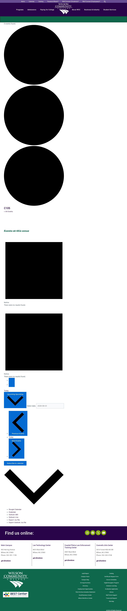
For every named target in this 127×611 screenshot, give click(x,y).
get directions (37, 558)
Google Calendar (15, 509)
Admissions (31, 10)
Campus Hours (85, 576)
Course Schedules (111, 579)
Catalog (111, 573)
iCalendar (12, 512)
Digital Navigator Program (111, 582)
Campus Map (85, 579)
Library (111, 592)
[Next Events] (12, 384)
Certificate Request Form (111, 576)
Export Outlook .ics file (17, 522)
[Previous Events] (12, 380)
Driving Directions (85, 582)
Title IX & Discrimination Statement (85, 592)
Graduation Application (111, 589)
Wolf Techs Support (111, 595)
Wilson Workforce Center (85, 598)
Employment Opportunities (85, 589)
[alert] (34, 270)
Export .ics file (14, 520)
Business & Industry (91, 10)
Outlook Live (13, 517)
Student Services (109, 10)
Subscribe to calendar (15, 463)
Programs (20, 10)
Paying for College (47, 10)
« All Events (8, 211)
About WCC (76, 10)
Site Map (111, 601)
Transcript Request (111, 598)
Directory (85, 586)
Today (6, 391)
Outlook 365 (13, 515)
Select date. (31, 406)
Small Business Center (85, 595)
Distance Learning (111, 586)
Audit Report (85, 573)
